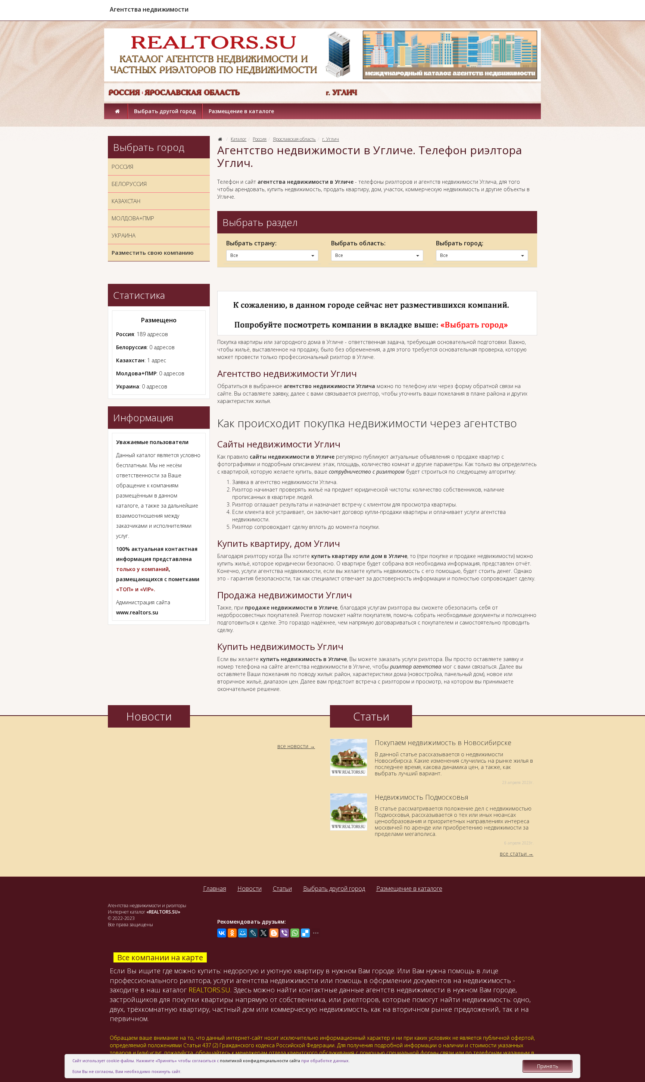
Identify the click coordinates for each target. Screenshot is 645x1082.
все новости (292, 746)
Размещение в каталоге (241, 111)
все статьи (513, 853)
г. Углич (330, 139)
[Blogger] (273, 932)
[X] (263, 932)
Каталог (238, 139)
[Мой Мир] (242, 932)
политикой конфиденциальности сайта (260, 1060)
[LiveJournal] (253, 932)
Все (234, 255)
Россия (260, 139)
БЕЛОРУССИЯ (129, 183)
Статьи (282, 888)
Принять (547, 1066)
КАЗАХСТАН (126, 201)
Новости (249, 888)
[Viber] (284, 932)
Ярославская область (294, 139)
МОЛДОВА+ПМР (133, 218)
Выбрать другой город (165, 111)
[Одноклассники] (232, 932)
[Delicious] (305, 932)
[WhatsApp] (294, 932)
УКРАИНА (123, 235)
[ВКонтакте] (221, 932)
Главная (214, 888)
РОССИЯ (122, 166)
